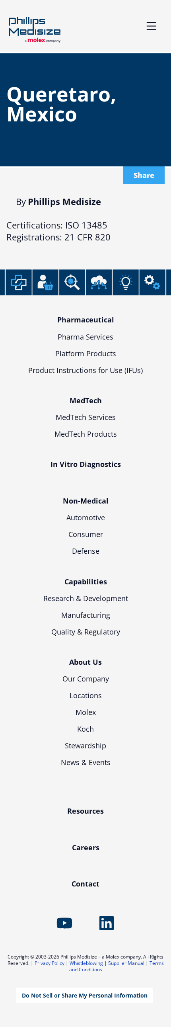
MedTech (86, 400)
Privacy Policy (49, 963)
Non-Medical (86, 501)
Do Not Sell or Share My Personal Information (85, 995)
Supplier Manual (126, 963)
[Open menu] (151, 26)
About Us (85, 662)
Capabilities (85, 581)
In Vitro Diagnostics (86, 464)
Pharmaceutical (85, 319)
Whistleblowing (86, 963)
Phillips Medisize (34, 30)
